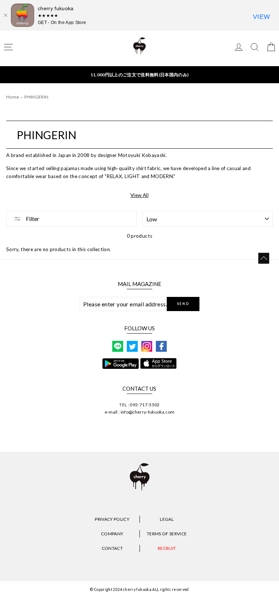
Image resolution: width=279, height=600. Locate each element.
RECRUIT (167, 548)
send (183, 304)
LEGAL (167, 519)
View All (139, 195)
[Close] (5, 15)
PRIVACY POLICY (112, 519)
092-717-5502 (144, 404)
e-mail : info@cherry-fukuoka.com (140, 412)
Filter (32, 218)
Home (12, 97)
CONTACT (112, 548)
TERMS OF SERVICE (167, 533)
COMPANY (112, 533)
